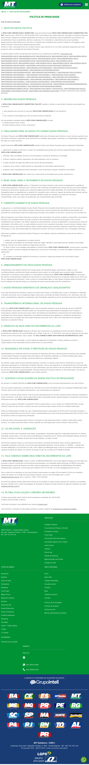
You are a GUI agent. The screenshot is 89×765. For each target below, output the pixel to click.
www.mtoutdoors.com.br (28, 58)
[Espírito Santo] (44, 696)
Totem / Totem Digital (9, 626)
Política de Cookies (51, 606)
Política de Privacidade (53, 602)
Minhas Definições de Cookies (55, 613)
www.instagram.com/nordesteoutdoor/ (15, 79)
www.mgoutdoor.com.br (9, 58)
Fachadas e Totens (51, 531)
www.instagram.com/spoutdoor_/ (13, 77)
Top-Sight (4, 622)
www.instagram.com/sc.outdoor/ (64, 74)
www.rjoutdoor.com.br (44, 63)
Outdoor (47, 549)
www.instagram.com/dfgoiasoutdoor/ (15, 70)
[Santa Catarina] (13, 715)
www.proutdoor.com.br (61, 63)
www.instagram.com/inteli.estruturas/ (15, 84)
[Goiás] (60, 696)
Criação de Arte (50, 563)
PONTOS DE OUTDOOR (9, 642)
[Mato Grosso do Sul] (13, 706)
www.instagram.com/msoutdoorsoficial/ (16, 72)
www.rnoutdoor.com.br (64, 61)
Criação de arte (50, 584)
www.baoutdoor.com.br (9, 56)
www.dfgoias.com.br (43, 56)
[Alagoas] (76, 725)
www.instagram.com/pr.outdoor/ (70, 72)
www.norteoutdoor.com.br (45, 61)
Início (3, 12)
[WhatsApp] (84, 760)
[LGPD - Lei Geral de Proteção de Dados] (44, 753)
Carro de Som (6, 580)
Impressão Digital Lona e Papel (55, 542)
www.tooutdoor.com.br (78, 63)
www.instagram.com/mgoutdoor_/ (44, 72)
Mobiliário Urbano (7, 598)
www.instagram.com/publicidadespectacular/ (70, 84)
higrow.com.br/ (57, 88)
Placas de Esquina (51, 556)
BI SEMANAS (5, 637)
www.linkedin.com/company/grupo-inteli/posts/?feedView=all (49, 65)
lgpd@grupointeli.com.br (10, 477)
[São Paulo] (29, 715)
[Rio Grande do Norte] (44, 725)
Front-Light (48, 535)
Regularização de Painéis (53, 559)
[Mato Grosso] (76, 696)
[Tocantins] (60, 725)
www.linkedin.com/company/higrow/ (14, 91)
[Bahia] (13, 696)
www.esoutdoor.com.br (60, 56)
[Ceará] (29, 696)
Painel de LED (6, 605)
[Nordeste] (76, 715)
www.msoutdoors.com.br (47, 58)
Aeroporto (4, 574)
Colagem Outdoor (50, 524)
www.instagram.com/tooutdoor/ (38, 81)
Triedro (3, 629)
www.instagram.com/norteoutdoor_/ (65, 77)
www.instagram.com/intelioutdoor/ (14, 86)
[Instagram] (24, 657)
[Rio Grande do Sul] (76, 706)
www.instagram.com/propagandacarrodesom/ (45, 86)
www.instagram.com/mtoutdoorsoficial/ (44, 70)
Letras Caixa (49, 545)
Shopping (4, 619)
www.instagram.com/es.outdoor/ (65, 68)
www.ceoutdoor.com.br (27, 56)
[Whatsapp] (24, 665)
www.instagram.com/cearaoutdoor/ (39, 68)
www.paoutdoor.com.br (9, 61)
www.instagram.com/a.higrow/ (41, 84)
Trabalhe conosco (51, 594)
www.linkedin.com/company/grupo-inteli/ (44, 91)
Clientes (47, 587)
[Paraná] (44, 706)
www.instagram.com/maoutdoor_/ (39, 77)
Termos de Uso (49, 609)
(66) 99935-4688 (32, 664)
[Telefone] (24, 669)
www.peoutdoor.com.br (27, 61)
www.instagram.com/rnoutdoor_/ (13, 81)
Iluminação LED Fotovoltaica (55, 538)
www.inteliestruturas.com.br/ (75, 88)
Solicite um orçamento (72, 4)
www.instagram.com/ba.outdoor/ (13, 68)
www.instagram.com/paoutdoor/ (42, 79)
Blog (46, 591)
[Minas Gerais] (29, 706)
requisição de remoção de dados (65, 509)
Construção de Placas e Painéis (56, 528)
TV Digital (4, 632)
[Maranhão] (44, 715)
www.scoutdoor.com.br (26, 63)
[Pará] (13, 725)
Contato (47, 598)
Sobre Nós (48, 577)
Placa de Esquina (7, 612)
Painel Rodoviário (7, 608)
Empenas (4, 587)
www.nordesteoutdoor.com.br (67, 58)
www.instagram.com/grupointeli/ (13, 65)
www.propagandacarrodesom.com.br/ (15, 88)
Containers (5, 584)
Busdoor (4, 577)
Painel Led (48, 552)
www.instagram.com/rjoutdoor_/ (67, 79)
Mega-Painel (5, 594)
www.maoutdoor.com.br (77, 56)
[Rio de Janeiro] (29, 725)
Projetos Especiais (8, 615)
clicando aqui (42, 504)
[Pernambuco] (60, 706)
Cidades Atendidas (51, 580)
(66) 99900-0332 (32, 669)
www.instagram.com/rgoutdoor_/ (39, 74)
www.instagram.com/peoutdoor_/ (13, 74)
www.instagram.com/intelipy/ (40, 88)
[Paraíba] (44, 735)
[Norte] (60, 715)
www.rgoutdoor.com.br (9, 63)
